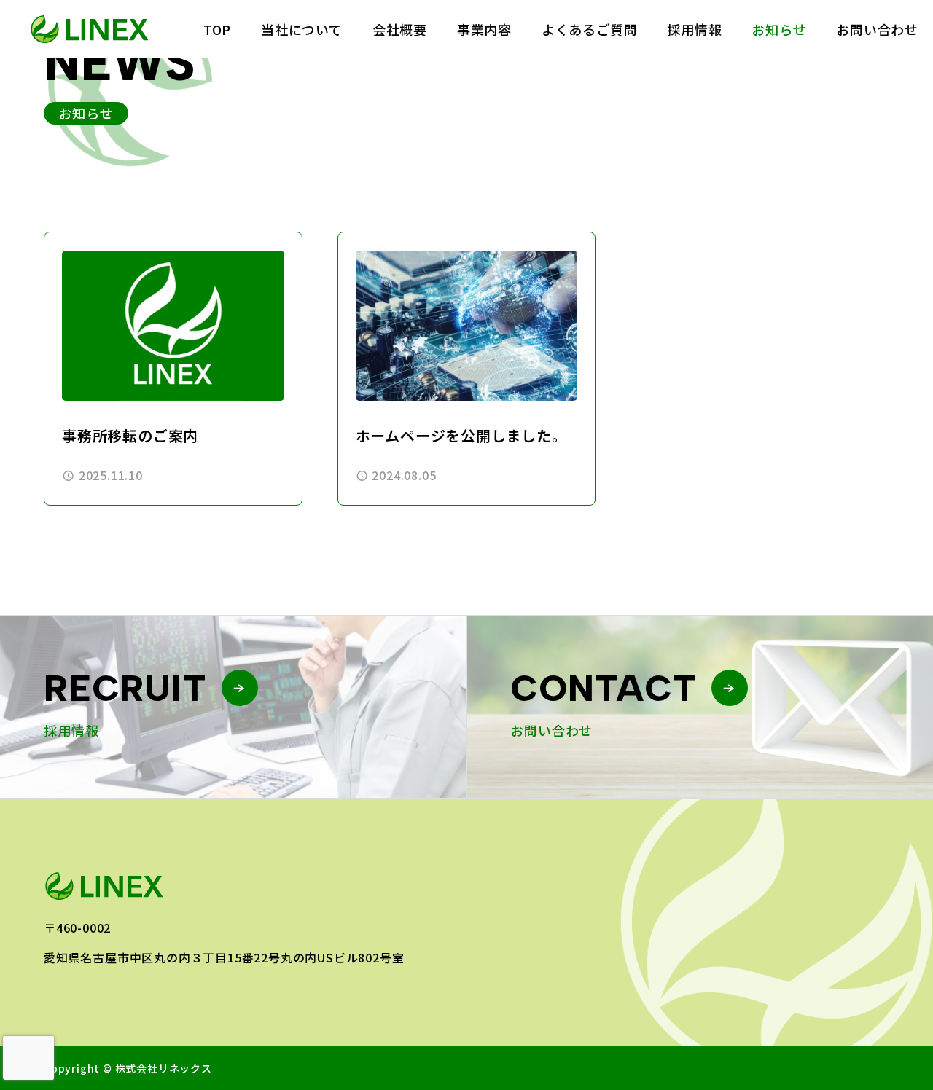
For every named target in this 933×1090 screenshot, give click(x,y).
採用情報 (694, 29)
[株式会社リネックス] (90, 29)
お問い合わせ (877, 29)
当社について (302, 29)
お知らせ (779, 29)
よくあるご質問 (590, 29)
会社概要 (399, 29)
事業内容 (484, 29)
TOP (217, 29)
